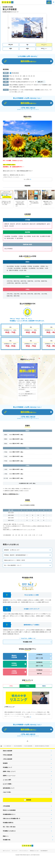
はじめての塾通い (7, 784)
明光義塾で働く (7, 839)
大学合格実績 (6, 806)
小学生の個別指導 (7, 759)
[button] (53, 2)
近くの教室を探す (7, 745)
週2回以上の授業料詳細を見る (10, 494)
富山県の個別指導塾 (18, 745)
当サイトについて (6, 850)
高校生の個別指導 (7, 750)
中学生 (27, 686)
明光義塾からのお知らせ (9, 831)
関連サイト (6, 836)
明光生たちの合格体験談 (9, 810)
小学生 (11, 686)
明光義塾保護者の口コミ (9, 814)
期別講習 (5, 763)
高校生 (44, 686)
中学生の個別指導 (7, 755)
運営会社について (33, 850)
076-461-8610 (15, 73)
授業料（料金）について (9, 771)
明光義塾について (7, 767)
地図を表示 (40, 81)
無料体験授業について (8, 788)
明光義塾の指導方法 (8, 822)
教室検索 (28, 799)
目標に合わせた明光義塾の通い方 (11, 818)
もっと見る (27, 179)
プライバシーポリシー (23, 850)
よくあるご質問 (7, 779)
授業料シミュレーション (9, 775)
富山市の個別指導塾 (28, 745)
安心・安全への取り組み (9, 826)
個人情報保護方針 (44, 850)
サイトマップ (14, 850)
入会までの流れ (7, 792)
